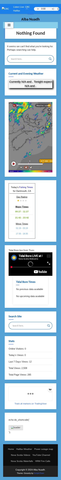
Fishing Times (26, 187)
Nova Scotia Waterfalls (22, 461)
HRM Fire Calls (42, 461)
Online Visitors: (17, 348)
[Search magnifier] (50, 59)
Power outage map (43, 449)
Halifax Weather (24, 449)
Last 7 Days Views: (19, 361)
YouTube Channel (41, 455)
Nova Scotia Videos (20, 455)
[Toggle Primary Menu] (9, 25)
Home (11, 449)
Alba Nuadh (30, 19)
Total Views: (15, 368)
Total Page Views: (18, 374)
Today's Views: (17, 355)
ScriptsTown (39, 473)
